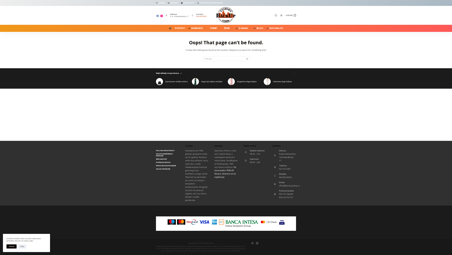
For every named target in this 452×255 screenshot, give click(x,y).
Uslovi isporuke (163, 169)
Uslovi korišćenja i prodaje (164, 155)
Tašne (213, 28)
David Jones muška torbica (176, 81)
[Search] (276, 15)
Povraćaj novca (163, 162)
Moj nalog (276, 28)
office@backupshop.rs (289, 185)
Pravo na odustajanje (166, 166)
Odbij (22, 246)
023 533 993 (285, 169)
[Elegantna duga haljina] (231, 81)
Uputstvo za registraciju (211, 3)
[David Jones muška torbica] (159, 81)
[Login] (281, 15)
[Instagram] (161, 16)
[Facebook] (157, 16)
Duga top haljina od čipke (211, 81)
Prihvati (11, 246)
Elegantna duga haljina (246, 81)
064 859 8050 (201, 16)
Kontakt (174, 3)
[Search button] (247, 58)
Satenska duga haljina (282, 81)
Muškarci (197, 28)
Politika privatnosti (165, 150)
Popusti (180, 28)
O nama (161, 3)
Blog (260, 28)
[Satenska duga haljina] (267, 81)
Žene (227, 28)
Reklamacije (161, 159)
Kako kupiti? (188, 3)
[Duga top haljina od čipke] (195, 81)
